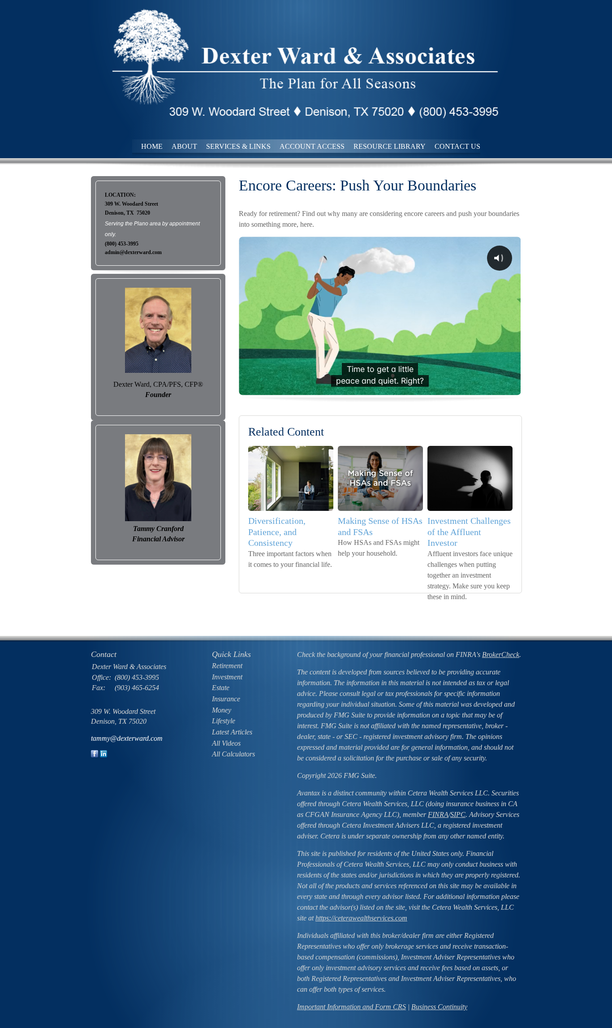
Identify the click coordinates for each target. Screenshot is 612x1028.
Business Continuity (439, 1007)
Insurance (226, 699)
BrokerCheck (500, 654)
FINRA (438, 814)
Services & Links (238, 146)
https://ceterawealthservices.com (361, 918)
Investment (227, 677)
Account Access (312, 146)
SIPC (457, 814)
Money (221, 710)
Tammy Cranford (158, 528)
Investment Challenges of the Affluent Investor (469, 532)
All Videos (226, 743)
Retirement (227, 665)
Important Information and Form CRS (351, 1007)
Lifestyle (223, 721)
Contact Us (457, 146)
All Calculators (233, 754)
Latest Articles (232, 732)
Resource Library (389, 146)
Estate (220, 687)
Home (152, 146)
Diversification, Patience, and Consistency (277, 532)
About (184, 146)
